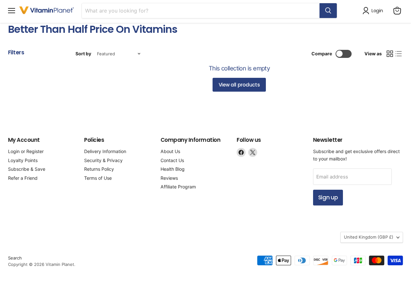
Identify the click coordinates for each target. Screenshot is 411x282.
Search (15, 257)
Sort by (83, 53)
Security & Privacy (103, 160)
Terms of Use (98, 178)
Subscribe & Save (26, 169)
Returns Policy (99, 169)
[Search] (328, 10)
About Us (170, 151)
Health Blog (173, 169)
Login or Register (26, 151)
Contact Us (172, 160)
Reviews (169, 178)
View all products (239, 84)
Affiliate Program (178, 186)
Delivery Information (105, 151)
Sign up (328, 197)
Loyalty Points (23, 160)
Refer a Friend (23, 178)
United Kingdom (368, 237)
